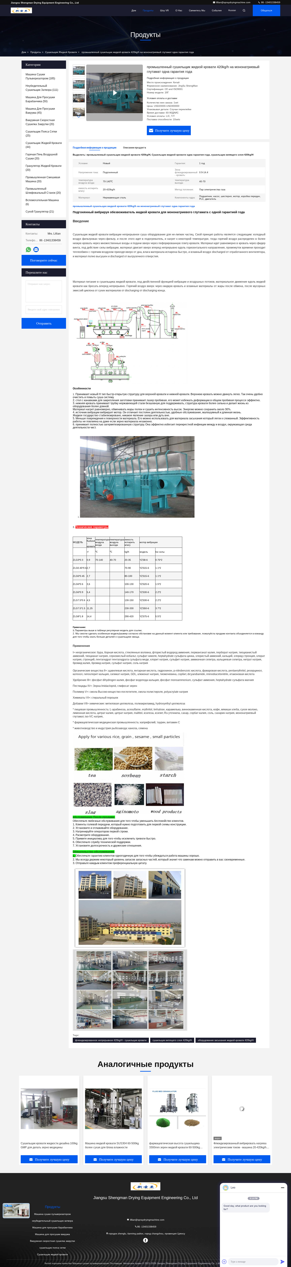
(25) (41, 133)
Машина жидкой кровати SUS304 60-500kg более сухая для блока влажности (47, 1145)
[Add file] (224, 1261)
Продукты (148, 10)
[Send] (282, 1261)
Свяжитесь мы (197, 10)
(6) (42, 202)
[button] (79, 116)
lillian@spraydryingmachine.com (233, 2)
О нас (178, 10)
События (217, 10)
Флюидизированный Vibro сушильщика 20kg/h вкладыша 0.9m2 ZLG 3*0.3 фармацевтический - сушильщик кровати (239, 1145)
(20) (40, 122)
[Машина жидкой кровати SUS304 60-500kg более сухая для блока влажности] (49, 1108)
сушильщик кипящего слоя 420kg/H (172, 1040)
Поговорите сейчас (43, 260)
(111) (42, 87)
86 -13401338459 (270, 2)
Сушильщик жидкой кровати (61, 52)
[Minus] (283, 1188)
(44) (44, 145)
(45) (40, 110)
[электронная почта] (36, 249)
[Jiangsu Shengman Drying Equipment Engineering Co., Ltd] (21, 10)
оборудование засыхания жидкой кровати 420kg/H (226, 1040)
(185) (40, 76)
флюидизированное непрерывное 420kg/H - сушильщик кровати (111, 1040)
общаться (266, 10)
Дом (134, 10)
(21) (40, 211)
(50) (40, 99)
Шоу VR (164, 10)
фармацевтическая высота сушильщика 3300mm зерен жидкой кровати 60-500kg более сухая (110, 1145)
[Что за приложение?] (28, 249)
